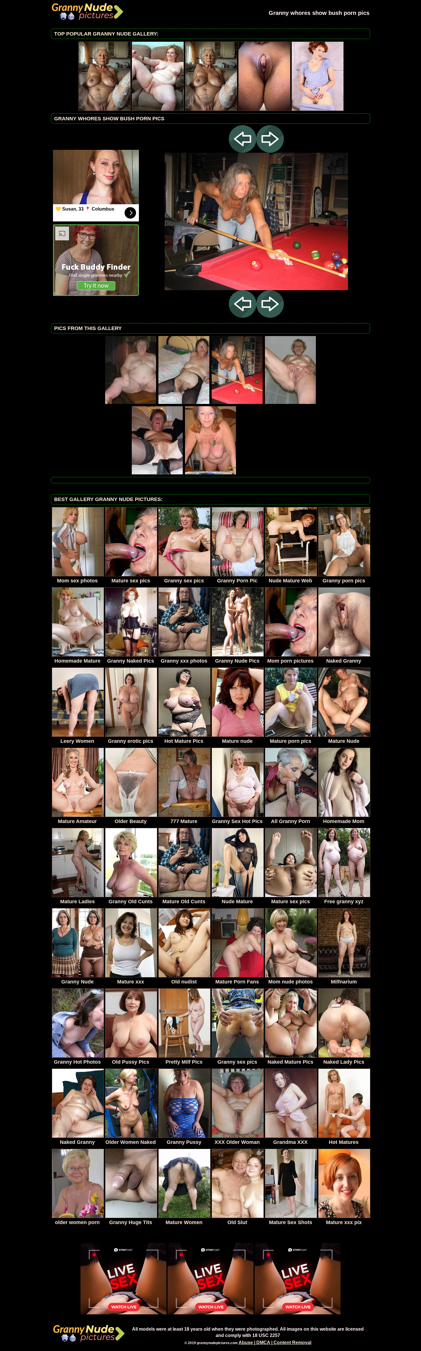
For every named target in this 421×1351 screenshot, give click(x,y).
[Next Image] (270, 151)
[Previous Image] (242, 151)
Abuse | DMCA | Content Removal (275, 1342)
